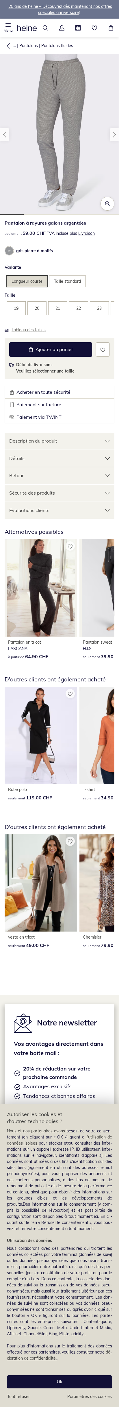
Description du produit (33, 441)
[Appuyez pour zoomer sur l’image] (107, 204)
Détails (17, 458)
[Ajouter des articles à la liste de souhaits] (103, 349)
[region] (59, 1255)
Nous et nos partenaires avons (36, 1131)
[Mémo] (94, 28)
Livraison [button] (86, 233)
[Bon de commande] (78, 28)
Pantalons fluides (57, 45)
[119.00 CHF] (41, 735)
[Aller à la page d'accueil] (26, 28)
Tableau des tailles (29, 329)
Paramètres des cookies (89, 1396)
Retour (16, 475)
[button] (8, 28)
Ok (59, 1381)
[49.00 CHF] (41, 883)
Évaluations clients (29, 510)
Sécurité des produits (32, 493)
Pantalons (28, 45)
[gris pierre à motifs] (9, 250)
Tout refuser (18, 1396)
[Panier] (111, 28)
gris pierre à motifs (34, 250)
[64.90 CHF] (41, 587)
